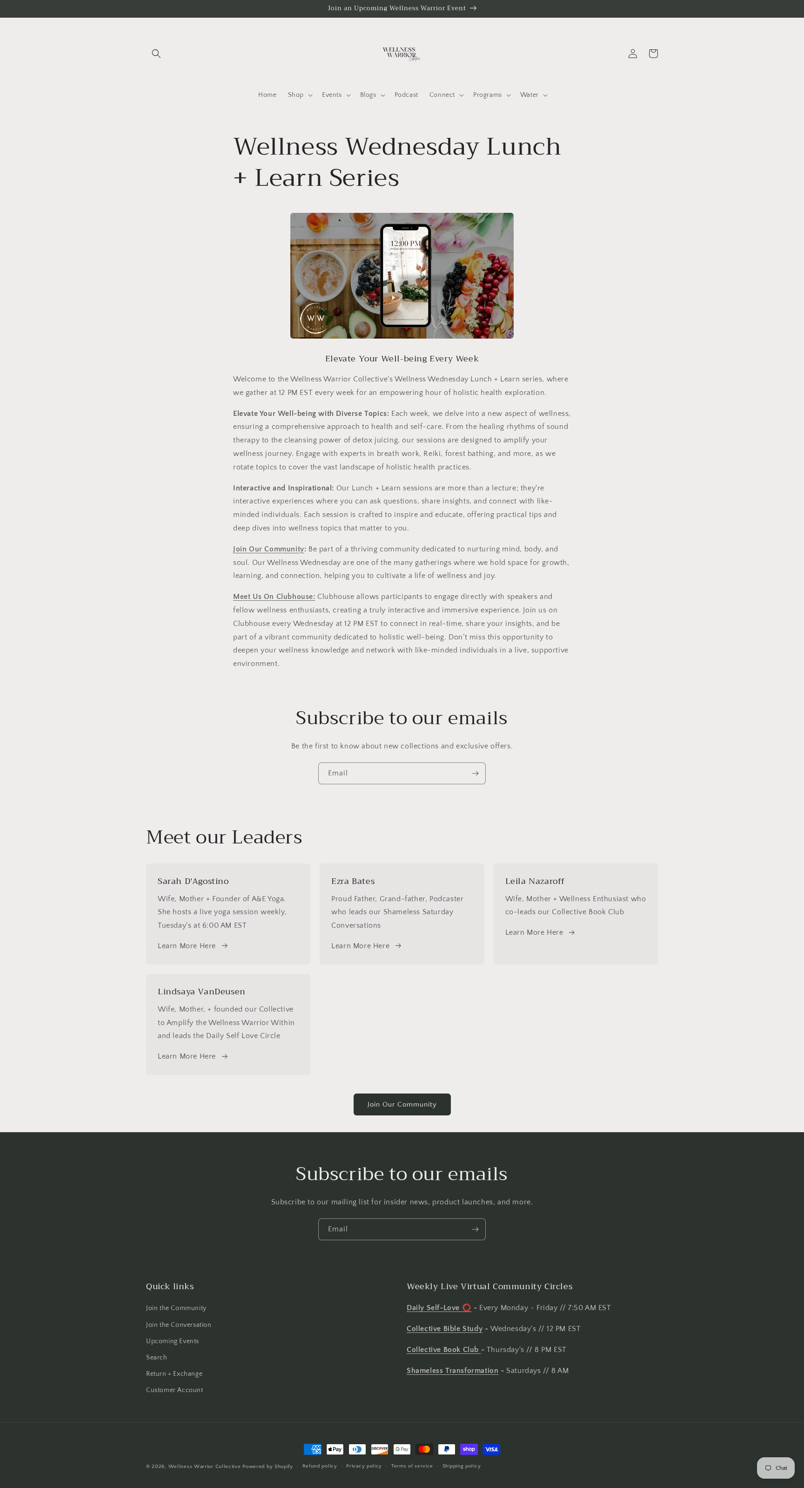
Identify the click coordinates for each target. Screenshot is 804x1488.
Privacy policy (364, 1466)
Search (157, 1357)
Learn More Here (187, 946)
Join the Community (176, 1308)
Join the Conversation (179, 1325)
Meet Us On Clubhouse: (274, 596)
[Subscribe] (475, 773)
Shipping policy (461, 1466)
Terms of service (412, 1466)
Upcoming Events (172, 1341)
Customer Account (174, 1390)
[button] (156, 53)
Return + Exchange (174, 1374)
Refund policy (319, 1466)
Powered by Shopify (267, 1466)
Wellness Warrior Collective (204, 1466)
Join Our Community (268, 549)
